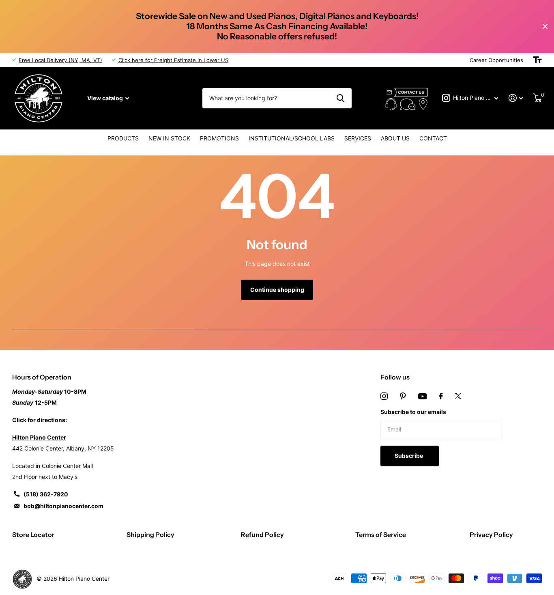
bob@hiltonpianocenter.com (63, 505)
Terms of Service (380, 534)
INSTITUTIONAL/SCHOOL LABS (292, 138)
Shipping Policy (150, 534)
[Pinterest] (403, 396)
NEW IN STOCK (169, 138)
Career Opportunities (496, 60)
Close (545, 26)
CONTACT (433, 138)
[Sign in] (515, 98)
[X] (458, 396)
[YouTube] (422, 396)
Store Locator (33, 534)
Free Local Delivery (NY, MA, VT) (60, 60)
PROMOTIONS (219, 138)
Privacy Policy (491, 534)
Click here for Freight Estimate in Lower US (173, 60)
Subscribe (409, 455)
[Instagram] (384, 396)
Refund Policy (262, 534)
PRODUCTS (123, 138)
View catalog (105, 98)
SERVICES (357, 138)
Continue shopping (277, 289)
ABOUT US (395, 138)
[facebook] (441, 396)
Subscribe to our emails (413, 411)
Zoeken (340, 98)
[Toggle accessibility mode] (537, 60)
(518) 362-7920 (46, 494)
